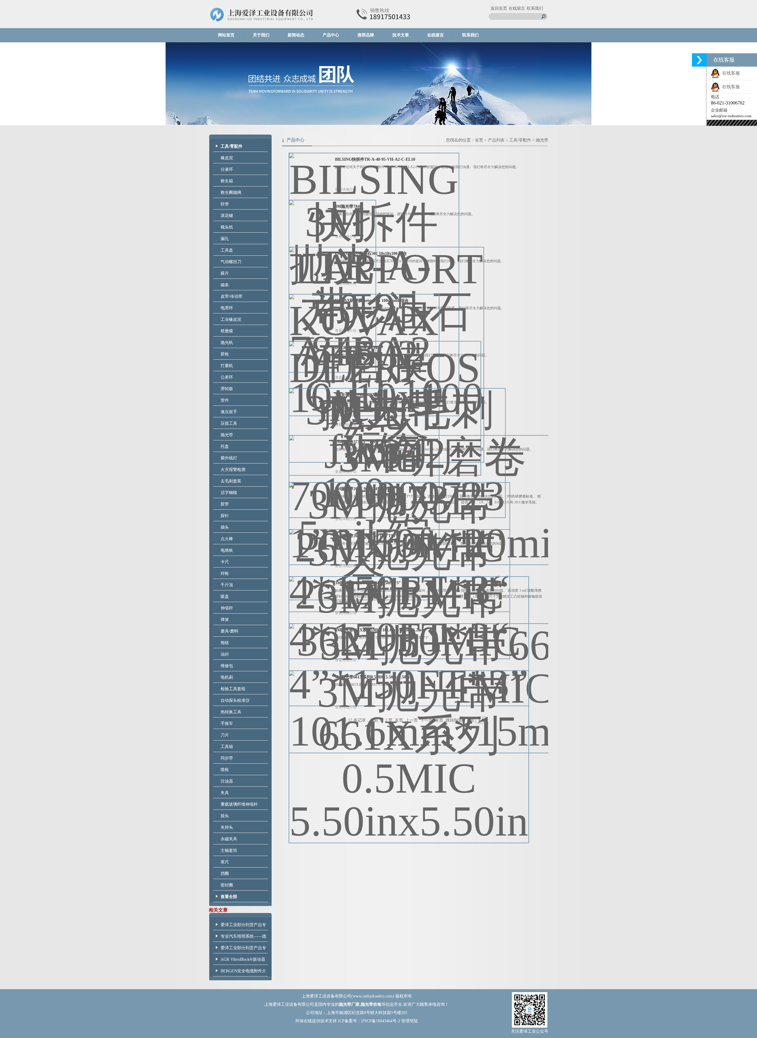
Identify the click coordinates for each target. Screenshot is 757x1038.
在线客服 (730, 73)
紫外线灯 (229, 458)
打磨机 (227, 365)
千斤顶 (227, 585)
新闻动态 (296, 35)
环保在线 (303, 1021)
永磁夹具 (229, 839)
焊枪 (225, 573)
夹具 (225, 793)
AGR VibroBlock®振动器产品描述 (243, 961)
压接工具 (229, 423)
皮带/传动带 (231, 296)
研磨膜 (227, 331)
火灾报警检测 (233, 469)
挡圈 (225, 873)
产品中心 (331, 35)
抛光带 (227, 435)
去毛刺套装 (231, 481)
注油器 (227, 781)
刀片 (225, 735)
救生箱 (227, 181)
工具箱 (227, 746)
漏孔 (225, 238)
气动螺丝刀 (231, 262)
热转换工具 (231, 712)
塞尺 (225, 862)
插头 (225, 527)
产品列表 (496, 140)
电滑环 (227, 308)
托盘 (225, 446)
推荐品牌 (366, 35)
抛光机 (227, 342)
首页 (479, 140)
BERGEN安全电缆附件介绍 (243, 972)
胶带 (225, 504)
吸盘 (225, 596)
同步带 (227, 758)
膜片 (225, 273)
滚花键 (227, 215)
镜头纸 (227, 227)
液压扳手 (229, 412)
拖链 (225, 642)
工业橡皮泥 (231, 319)
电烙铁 (227, 550)
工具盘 (227, 250)
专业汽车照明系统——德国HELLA (243, 938)
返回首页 (499, 8)
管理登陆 (409, 1021)
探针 (225, 516)
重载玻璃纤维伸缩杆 (239, 804)
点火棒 (227, 539)
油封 (225, 654)
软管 (225, 204)
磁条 (225, 285)
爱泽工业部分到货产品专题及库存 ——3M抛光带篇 (243, 926)
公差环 (227, 377)
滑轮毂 (227, 389)
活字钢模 (229, 492)
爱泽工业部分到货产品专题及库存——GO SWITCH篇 (243, 949)
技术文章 (400, 35)
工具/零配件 (520, 140)
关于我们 (261, 35)
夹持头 (227, 827)
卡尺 (225, 562)
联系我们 (535, 8)
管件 (225, 400)
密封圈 (227, 885)
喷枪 (225, 769)
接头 (225, 816)
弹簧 (225, 619)
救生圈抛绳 (231, 192)
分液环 (227, 169)
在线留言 (517, 8)
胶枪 (225, 354)
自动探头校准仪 (235, 700)
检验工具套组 (233, 689)
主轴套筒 (229, 850)
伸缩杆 (227, 608)
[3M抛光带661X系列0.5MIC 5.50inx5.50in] (408, 752)
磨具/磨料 (229, 631)
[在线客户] (699, 60)
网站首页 (226, 35)
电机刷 (227, 677)
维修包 (227, 666)
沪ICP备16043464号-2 (380, 1021)
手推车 (227, 723)
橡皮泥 (227, 158)
